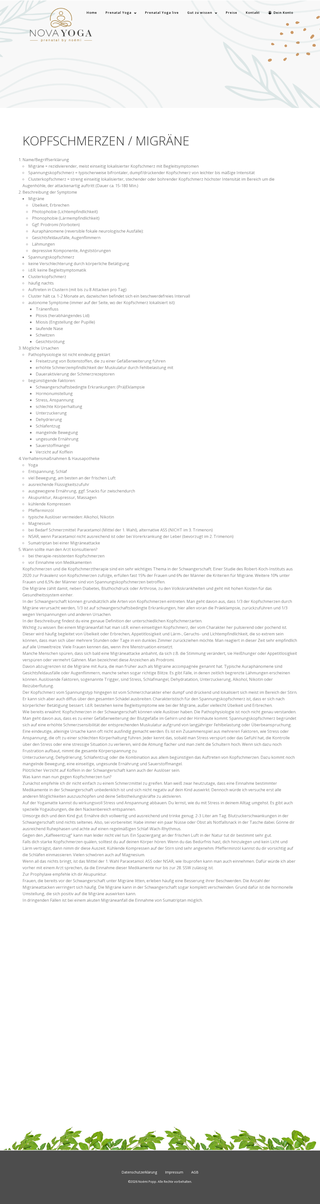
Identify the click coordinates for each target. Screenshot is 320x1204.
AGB (194, 1172)
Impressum (174, 1172)
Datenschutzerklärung (139, 1172)
